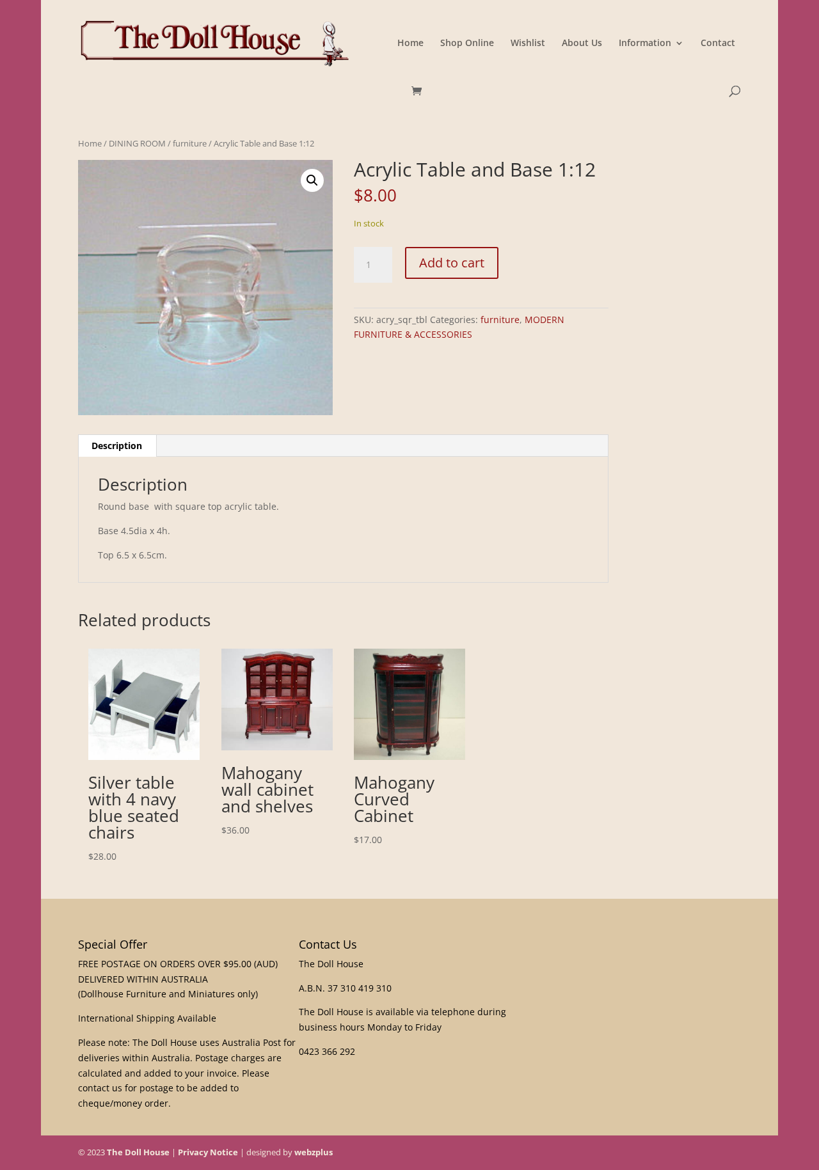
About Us (582, 43)
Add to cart (451, 262)
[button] (312, 180)
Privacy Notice (208, 1152)
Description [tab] (116, 445)
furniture (190, 143)
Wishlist (528, 43)
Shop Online (467, 43)
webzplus (313, 1152)
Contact (718, 43)
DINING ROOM (137, 143)
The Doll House (138, 1152)
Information (645, 43)
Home (410, 43)
